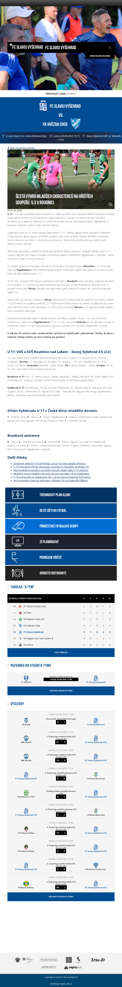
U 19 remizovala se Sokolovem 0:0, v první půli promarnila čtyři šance (52, 477)
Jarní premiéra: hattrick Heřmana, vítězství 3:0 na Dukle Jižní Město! (50, 480)
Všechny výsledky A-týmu (61, 896)
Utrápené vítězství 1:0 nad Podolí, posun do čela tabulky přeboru (49, 463)
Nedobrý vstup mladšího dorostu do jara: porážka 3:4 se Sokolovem (51, 473)
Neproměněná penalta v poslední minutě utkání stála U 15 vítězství (50, 470)
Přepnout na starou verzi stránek (100, 56)
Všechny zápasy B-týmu (61, 690)
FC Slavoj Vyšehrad (60, 47)
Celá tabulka (61, 652)
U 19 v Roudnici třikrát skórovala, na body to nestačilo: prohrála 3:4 (51, 466)
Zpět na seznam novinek (22, 147)
